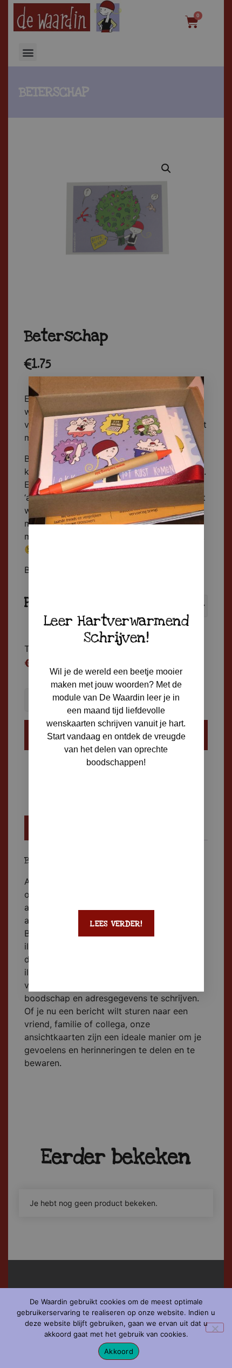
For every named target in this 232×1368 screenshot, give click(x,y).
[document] (116, 684)
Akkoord (118, 1351)
